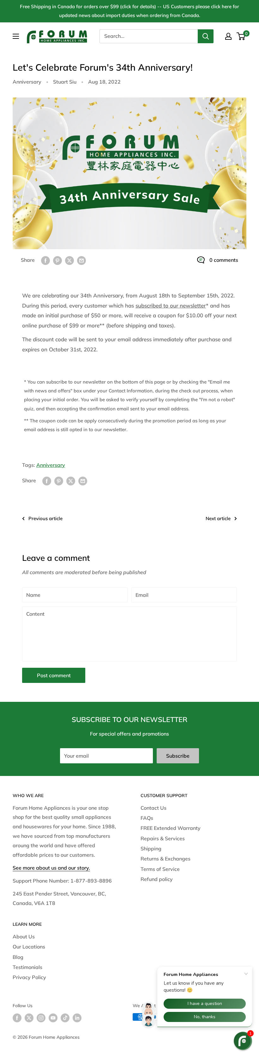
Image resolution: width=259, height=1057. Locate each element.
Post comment (54, 675)
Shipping (151, 848)
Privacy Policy (29, 977)
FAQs (147, 818)
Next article (218, 518)
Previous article (45, 518)
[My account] (228, 36)
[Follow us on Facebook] (17, 1017)
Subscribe (178, 756)
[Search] (206, 36)
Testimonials (27, 967)
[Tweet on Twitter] (69, 260)
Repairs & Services (163, 838)
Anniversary (27, 82)
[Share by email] (81, 260)
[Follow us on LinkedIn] (77, 1017)
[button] (243, 1041)
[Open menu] (16, 36)
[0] (241, 36)
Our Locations (29, 946)
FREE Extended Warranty (171, 828)
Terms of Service (160, 869)
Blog (18, 957)
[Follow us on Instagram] (41, 1017)
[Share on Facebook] (45, 260)
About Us (24, 936)
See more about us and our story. (51, 868)
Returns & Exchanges (165, 858)
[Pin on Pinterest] (57, 260)
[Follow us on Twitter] (29, 1017)
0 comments (223, 260)
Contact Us (153, 808)
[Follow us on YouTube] (53, 1017)
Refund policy (157, 879)
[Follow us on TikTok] (65, 1017)
